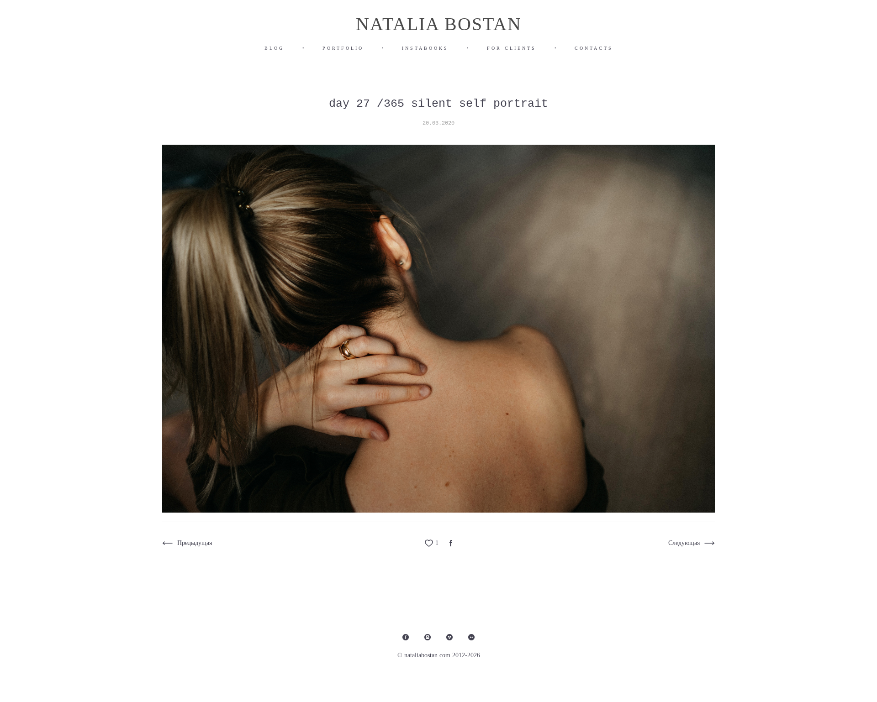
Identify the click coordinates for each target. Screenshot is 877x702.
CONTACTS (594, 48)
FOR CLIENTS (511, 48)
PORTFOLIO (343, 48)
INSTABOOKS (425, 48)
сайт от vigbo (788, 680)
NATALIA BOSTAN (439, 24)
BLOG (274, 48)
